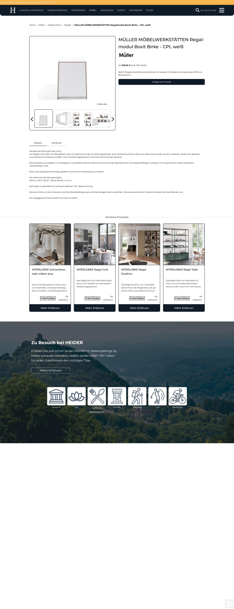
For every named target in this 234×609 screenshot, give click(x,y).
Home (32, 25)
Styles (149, 10)
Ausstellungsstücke (32, 10)
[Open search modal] (198, 10)
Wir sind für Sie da (208, 10)
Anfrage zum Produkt (161, 82)
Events (121, 10)
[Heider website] (13, 10)
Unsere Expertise (57, 10)
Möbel (93, 10)
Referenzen (78, 10)
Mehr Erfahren (50, 308)
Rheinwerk (135, 10)
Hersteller (106, 10)
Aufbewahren (54, 25)
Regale (67, 25)
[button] (57, 10)
